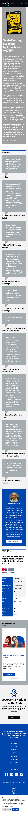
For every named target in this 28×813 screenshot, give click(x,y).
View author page (14, 541)
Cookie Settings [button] (7, 809)
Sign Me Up (14, 717)
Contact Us (14, 769)
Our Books (14, 743)
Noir (16, 141)
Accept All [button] (15, 809)
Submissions (14, 762)
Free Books (14, 756)
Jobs (14, 766)
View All (4, 625)
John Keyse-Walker (12, 48)
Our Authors (14, 746)
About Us (14, 749)
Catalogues (14, 759)
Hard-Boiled (11, 141)
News (14, 753)
